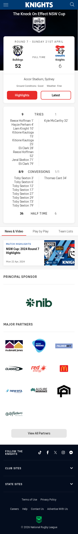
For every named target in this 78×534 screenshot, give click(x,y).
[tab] (14, 231)
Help (25, 509)
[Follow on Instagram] (63, 452)
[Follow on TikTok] (40, 452)
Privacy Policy (48, 499)
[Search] (72, 4)
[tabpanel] (39, 252)
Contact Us (37, 509)
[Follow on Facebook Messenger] (71, 452)
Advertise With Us (57, 509)
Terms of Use (29, 499)
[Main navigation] (5, 4)
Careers (14, 509)
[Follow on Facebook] (47, 452)
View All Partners (39, 433)
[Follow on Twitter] (55, 452)
